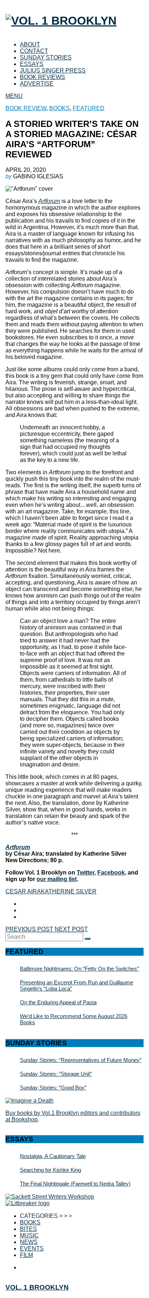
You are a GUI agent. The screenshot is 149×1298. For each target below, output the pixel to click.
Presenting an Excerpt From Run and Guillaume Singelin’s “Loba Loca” (76, 985)
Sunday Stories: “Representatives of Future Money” (80, 1060)
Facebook (111, 872)
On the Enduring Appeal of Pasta (58, 1002)
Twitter (85, 872)
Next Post (71, 929)
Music (29, 1235)
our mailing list (57, 879)
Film (26, 1255)
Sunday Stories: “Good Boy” (53, 1087)
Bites (28, 1229)
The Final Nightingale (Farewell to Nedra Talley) (75, 1184)
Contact (34, 51)
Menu (14, 96)
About (30, 44)
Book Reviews (42, 77)
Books (59, 108)
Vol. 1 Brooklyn (37, 1287)
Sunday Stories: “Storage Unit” (56, 1074)
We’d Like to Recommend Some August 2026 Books (73, 1019)
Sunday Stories (46, 57)
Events (32, 1248)
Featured (89, 108)
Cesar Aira (23, 891)
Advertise (37, 83)
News (29, 1242)
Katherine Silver (69, 891)
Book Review (25, 108)
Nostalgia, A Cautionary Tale (53, 1156)
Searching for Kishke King (50, 1170)
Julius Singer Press (53, 70)
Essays (31, 64)
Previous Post (29, 929)
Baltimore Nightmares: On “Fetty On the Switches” (79, 969)
